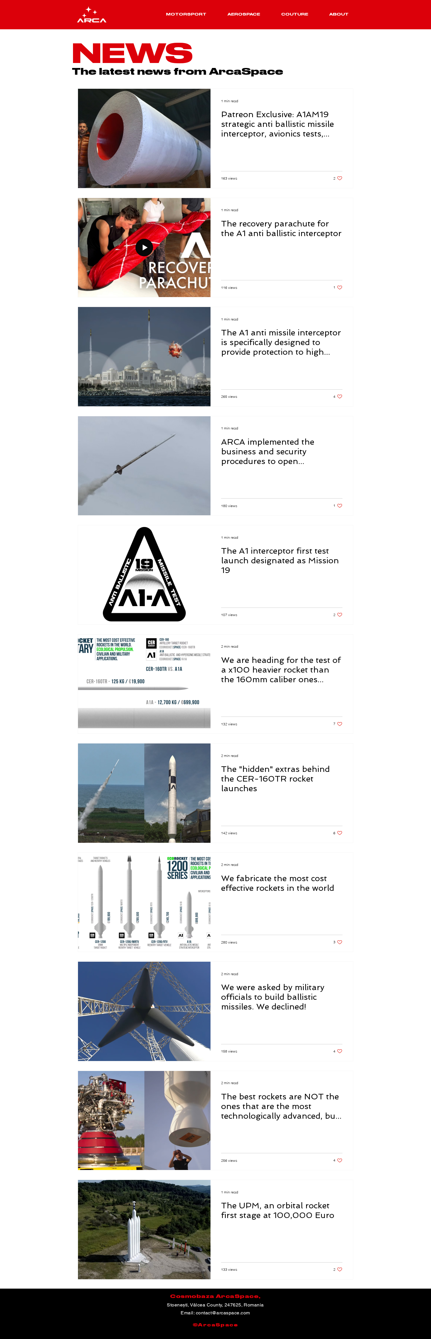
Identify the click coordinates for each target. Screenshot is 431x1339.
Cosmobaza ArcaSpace (214, 1296)
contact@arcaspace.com (223, 1313)
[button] (186, 14)
